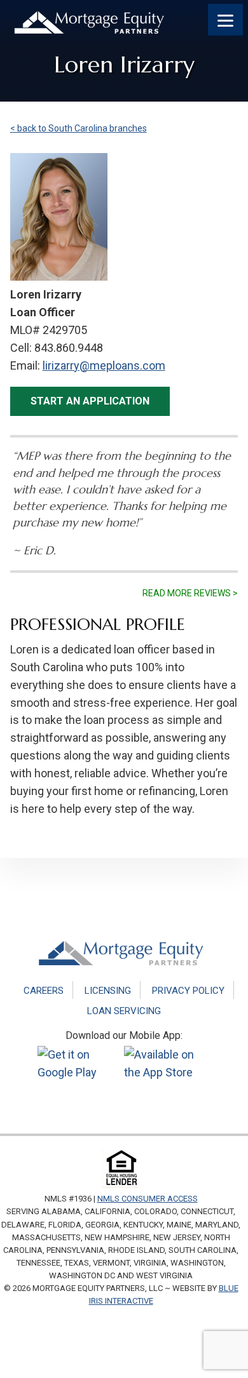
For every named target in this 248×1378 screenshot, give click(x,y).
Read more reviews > (190, 593)
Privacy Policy (188, 990)
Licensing (108, 990)
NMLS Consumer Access (147, 1198)
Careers (44, 990)
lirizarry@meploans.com (104, 365)
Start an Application (90, 401)
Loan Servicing (124, 1011)
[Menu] (225, 20)
